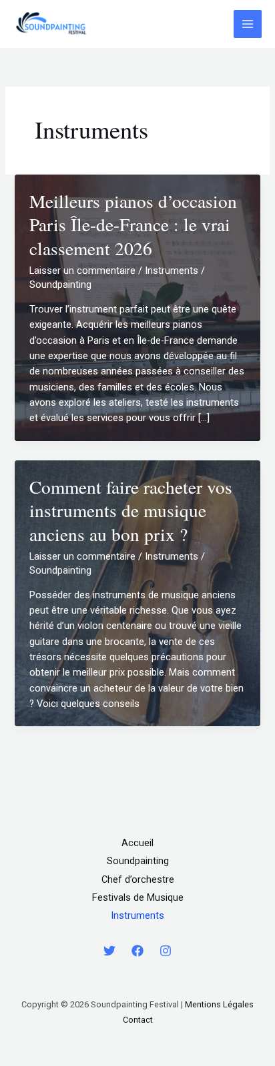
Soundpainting (138, 861)
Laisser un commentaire (82, 270)
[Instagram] (166, 951)
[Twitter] (109, 951)
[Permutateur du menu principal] (248, 24)
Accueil (137, 843)
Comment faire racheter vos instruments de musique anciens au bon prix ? (130, 510)
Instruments (171, 270)
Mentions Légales (219, 1004)
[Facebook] (137, 951)
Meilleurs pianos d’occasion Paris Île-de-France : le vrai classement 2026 (133, 225)
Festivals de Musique (138, 897)
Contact (138, 1020)
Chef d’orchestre (137, 879)
